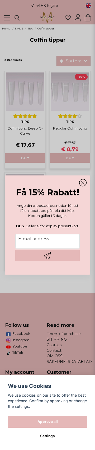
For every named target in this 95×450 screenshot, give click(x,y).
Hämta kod (47, 255)
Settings (47, 436)
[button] (83, 182)
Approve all (47, 421)
